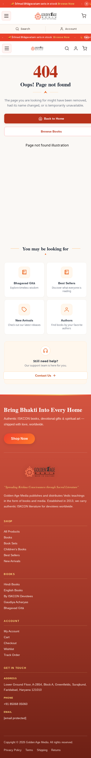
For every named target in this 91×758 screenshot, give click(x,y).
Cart (7, 637)
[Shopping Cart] (83, 15)
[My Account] (76, 48)
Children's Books (15, 549)
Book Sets (10, 543)
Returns (56, 750)
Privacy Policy (13, 750)
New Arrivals (12, 561)
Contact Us (43, 375)
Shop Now (19, 438)
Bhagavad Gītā (14, 608)
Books (8, 537)
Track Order (12, 655)
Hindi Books (12, 584)
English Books (13, 590)
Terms (29, 750)
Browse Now (63, 3)
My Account (11, 631)
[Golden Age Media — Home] (45, 16)
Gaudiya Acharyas (16, 602)
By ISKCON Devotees (18, 596)
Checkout (10, 643)
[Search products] (67, 48)
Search (25, 29)
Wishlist (9, 649)
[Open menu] (6, 15)
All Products (12, 531)
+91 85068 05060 (16, 704)
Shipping (42, 750)
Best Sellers (12, 555)
